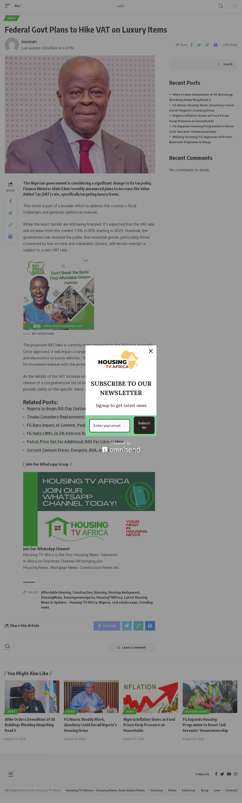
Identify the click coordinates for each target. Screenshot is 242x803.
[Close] (150, 351)
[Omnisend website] (121, 447)
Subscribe (144, 425)
